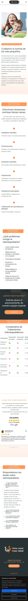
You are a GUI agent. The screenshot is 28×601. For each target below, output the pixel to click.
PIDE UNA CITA (14, 566)
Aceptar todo (14, 590)
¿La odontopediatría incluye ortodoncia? (12, 521)
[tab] (13, 485)
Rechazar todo (14, 598)
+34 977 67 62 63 (14, 560)
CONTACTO (14, 312)
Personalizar (14, 594)
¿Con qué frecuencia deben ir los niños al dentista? (12, 511)
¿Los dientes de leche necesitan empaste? (13, 516)
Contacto (14, 573)
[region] (14, 588)
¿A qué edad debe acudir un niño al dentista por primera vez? (12, 485)
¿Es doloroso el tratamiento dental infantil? (11, 526)
